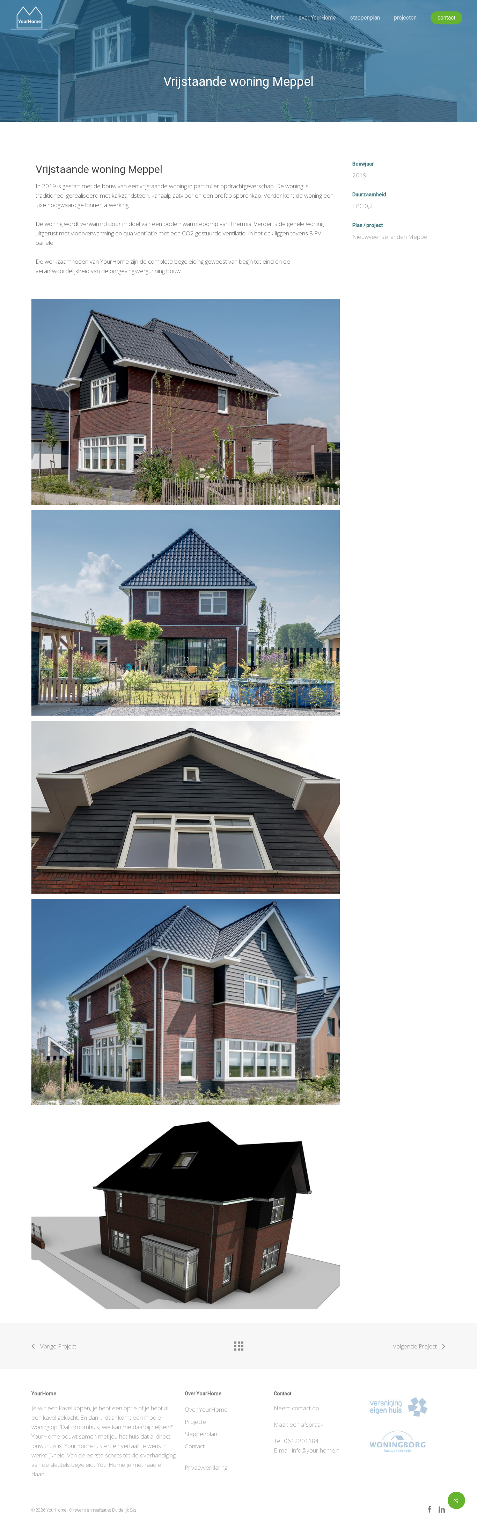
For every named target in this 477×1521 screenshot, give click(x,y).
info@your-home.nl (316, 1450)
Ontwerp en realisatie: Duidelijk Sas (102, 1510)
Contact (195, 1446)
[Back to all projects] (238, 1344)
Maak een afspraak (298, 1424)
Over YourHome (206, 1409)
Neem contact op (296, 1408)
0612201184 (301, 1441)
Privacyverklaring (206, 1467)
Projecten (197, 1422)
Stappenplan (201, 1434)
